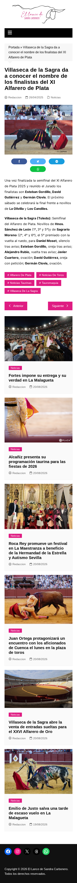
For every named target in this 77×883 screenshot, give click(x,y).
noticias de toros (53, 275)
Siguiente (58, 306)
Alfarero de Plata (20, 275)
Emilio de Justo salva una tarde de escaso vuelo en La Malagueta (38, 813)
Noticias (56, 97)
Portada (14, 47)
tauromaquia (50, 282)
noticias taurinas (20, 282)
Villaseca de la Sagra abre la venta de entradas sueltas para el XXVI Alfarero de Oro (38, 727)
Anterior (18, 306)
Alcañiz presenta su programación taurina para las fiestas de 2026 (37, 462)
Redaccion (15, 97)
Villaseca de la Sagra (24, 290)
